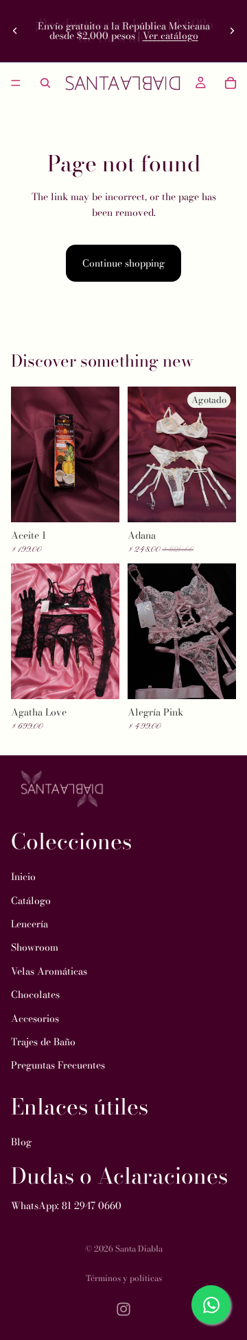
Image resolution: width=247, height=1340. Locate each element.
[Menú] (16, 83)
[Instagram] (123, 1309)
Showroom (34, 947)
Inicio (23, 877)
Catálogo (31, 900)
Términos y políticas (124, 1277)
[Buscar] (45, 83)
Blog (21, 1142)
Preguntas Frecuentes (58, 1065)
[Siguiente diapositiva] (232, 31)
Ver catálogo (170, 35)
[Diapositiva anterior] (15, 31)
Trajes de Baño (43, 1041)
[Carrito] (230, 83)
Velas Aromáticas (49, 971)
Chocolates (35, 995)
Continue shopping (123, 263)
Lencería (29, 923)
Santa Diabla (139, 1248)
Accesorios (35, 1018)
